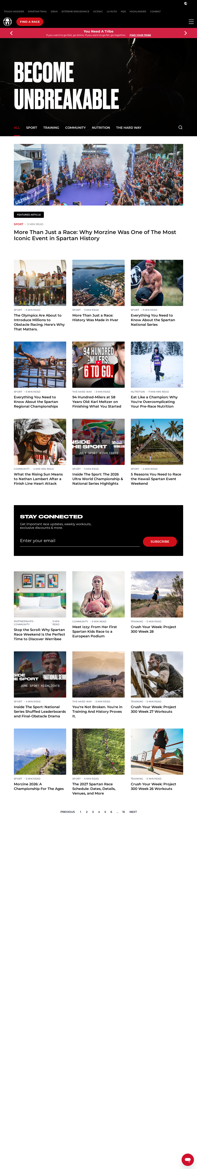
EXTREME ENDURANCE (75, 11)
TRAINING (51, 128)
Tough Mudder (14, 11)
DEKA (54, 11)
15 (123, 812)
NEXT (133, 812)
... (117, 812)
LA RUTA (112, 11)
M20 (123, 11)
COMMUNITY (75, 128)
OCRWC (98, 11)
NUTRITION (101, 128)
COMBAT (155, 11)
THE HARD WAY (128, 128)
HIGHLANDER (138, 11)
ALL (17, 128)
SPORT (31, 128)
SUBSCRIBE (160, 541)
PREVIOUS (67, 812)
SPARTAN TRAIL (37, 11)
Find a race (30, 21)
